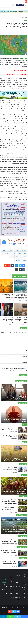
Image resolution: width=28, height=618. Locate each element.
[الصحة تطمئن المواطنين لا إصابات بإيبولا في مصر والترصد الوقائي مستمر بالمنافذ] (22, 564)
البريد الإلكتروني (23, 356)
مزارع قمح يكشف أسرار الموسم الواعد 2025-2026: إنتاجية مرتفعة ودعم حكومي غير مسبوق (14, 459)
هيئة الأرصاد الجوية (20, 260)
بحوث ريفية (18, 589)
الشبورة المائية (21, 253)
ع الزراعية (10, 584)
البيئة (21, 17)
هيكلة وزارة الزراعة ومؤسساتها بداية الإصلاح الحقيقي (15, 420)
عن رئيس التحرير (4, 592)
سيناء (11, 257)
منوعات (10, 597)
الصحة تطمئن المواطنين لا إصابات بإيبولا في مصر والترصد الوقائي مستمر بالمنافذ (9, 563)
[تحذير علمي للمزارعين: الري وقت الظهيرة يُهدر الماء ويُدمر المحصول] (6, 286)
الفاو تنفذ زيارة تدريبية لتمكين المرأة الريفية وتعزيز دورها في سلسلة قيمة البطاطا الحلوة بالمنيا (9, 552)
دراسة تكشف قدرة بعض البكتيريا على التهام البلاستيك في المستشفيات (9, 436)
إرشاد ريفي (18, 578)
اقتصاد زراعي (18, 583)
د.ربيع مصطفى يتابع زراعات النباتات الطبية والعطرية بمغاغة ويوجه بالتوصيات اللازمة (15, 398)
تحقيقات (10, 586)
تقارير (17, 586)
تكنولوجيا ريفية (23, 596)
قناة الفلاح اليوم (24, 583)
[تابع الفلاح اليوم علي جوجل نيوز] (13, 242)
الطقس (5, 253)
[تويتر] (20, 265)
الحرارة (9, 250)
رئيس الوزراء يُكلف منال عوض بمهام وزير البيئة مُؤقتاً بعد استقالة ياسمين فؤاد (7, 320)
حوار (17, 575)
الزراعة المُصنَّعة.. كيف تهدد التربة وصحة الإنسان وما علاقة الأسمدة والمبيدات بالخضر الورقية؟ (9, 501)
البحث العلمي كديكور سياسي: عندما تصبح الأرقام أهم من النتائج (9, 428)
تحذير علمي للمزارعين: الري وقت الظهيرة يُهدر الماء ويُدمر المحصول (7, 295)
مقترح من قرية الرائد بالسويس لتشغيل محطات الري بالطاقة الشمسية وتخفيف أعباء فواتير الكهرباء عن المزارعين (14, 531)
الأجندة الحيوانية (24, 588)
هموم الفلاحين (12, 594)
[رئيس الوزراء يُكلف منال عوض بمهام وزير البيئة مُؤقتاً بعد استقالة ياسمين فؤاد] (6, 309)
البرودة (16, 250)
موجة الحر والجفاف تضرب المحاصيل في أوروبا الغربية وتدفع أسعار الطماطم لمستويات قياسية (9, 541)
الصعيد (12, 253)
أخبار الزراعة (24, 592)
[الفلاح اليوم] (18, 5)
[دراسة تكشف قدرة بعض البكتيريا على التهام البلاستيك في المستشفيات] (22, 437)
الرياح (3, 250)
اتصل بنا (4, 582)
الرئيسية (24, 17)
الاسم (25, 350)
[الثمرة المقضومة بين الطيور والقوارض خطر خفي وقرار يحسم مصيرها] (22, 509)
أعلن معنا (4, 579)
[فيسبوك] (23, 265)
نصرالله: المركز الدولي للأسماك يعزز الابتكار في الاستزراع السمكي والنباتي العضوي (9, 469)
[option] (14, 392)
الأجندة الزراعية (24, 579)
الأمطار (23, 250)
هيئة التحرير (5, 585)
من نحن (4, 589)
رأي (11, 581)
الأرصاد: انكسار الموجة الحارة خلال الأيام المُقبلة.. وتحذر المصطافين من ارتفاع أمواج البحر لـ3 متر (20, 296)
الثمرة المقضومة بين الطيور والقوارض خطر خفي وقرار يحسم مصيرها (9, 508)
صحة (24, 600)
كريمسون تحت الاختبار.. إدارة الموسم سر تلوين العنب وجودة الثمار (14, 492)
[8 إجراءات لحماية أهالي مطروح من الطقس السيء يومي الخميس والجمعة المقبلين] (20, 309)
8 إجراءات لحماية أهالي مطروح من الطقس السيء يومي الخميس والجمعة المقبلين (21, 320)
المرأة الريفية (12, 589)
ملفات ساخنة (18, 594)
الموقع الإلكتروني (23, 362)
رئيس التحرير (24, 575)
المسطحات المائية (20, 257)
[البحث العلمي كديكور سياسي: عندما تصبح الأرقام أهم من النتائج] (22, 430)
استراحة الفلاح (17, 598)
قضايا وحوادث (12, 577)
